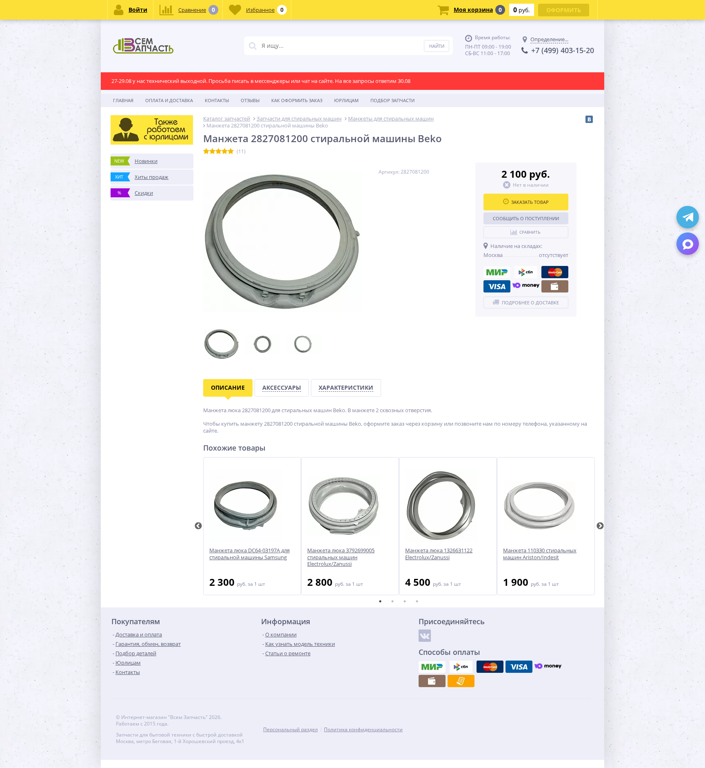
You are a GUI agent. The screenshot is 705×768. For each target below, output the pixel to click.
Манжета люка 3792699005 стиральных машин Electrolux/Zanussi (341, 557)
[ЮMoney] (525, 286)
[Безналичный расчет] (461, 681)
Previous (198, 526)
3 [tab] (405, 601)
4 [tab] (417, 601)
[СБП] (525, 272)
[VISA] (496, 286)
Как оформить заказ (296, 100)
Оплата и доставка (169, 100)
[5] (231, 151)
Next (600, 526)
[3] (218, 151)
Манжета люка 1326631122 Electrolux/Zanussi (438, 554)
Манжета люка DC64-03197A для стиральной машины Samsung (249, 554)
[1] (206, 151)
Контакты (217, 100)
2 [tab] (392, 601)
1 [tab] (380, 601)
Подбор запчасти (392, 100)
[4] (225, 151)
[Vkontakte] (425, 636)
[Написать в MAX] (687, 243)
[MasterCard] (554, 272)
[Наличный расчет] (554, 286)
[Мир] (496, 272)
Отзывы (250, 100)
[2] (212, 151)
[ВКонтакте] (589, 119)
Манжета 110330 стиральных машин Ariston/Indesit (539, 554)
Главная (123, 100)
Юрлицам (346, 100)
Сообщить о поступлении (526, 218)
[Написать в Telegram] (687, 217)
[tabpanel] (252, 526)
